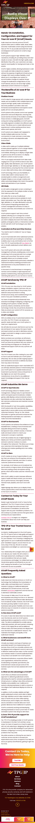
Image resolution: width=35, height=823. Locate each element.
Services (17, 779)
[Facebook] (17, 804)
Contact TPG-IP (6, 518)
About (17, 777)
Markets (17, 781)
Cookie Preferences (6, 816)
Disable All (19, 819)
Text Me (17, 760)
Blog (17, 784)
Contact (17, 786)
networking (11, 590)
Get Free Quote (17, 765)
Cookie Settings (8, 819)
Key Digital (25, 243)
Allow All (28, 819)
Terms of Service (5, 814)
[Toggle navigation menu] (32, 549)
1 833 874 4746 (29, 3)
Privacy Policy (4, 813)
